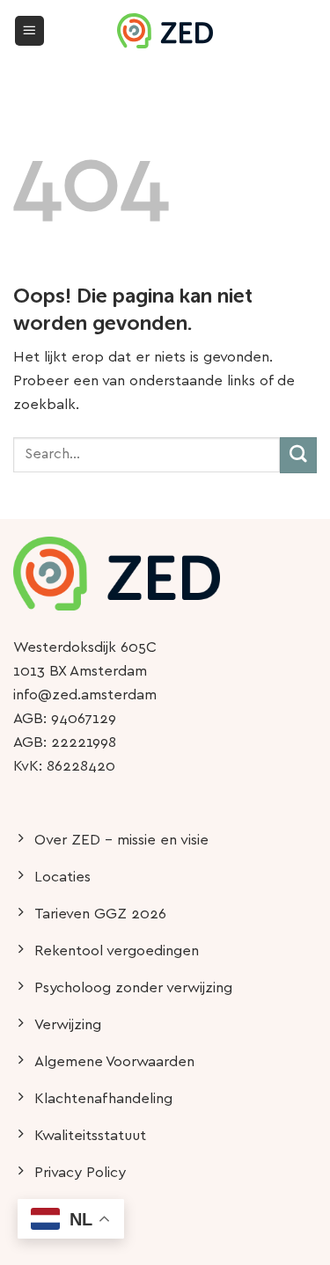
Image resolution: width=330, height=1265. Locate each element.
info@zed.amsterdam (85, 695)
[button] (30, 31)
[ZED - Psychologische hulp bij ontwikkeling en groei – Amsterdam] (165, 31)
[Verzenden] (298, 455)
